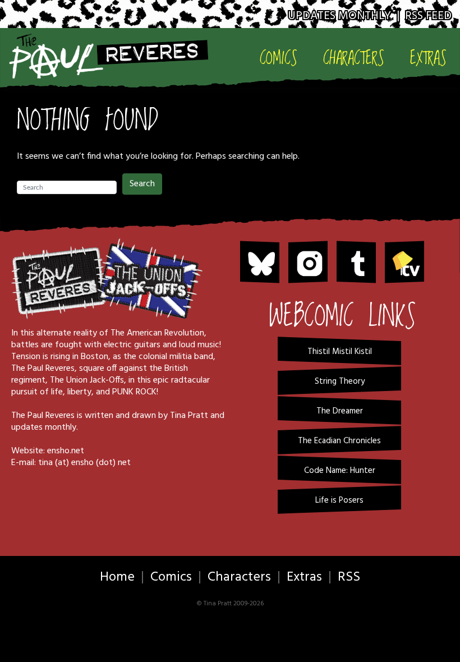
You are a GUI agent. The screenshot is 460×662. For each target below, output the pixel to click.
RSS (349, 577)
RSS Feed (428, 16)
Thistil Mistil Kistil (339, 351)
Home (117, 577)
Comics (278, 58)
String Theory (340, 381)
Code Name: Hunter (339, 470)
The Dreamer (339, 411)
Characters (353, 58)
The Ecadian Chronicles (339, 441)
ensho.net (65, 451)
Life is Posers (339, 500)
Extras (428, 58)
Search (142, 184)
